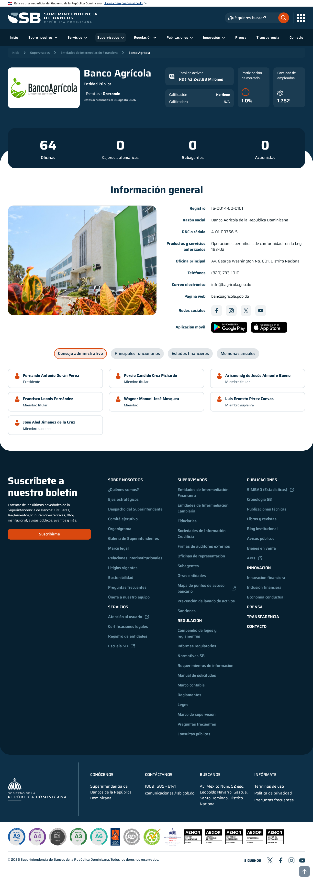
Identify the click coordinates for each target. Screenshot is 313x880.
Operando (111, 94)
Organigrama (119, 529)
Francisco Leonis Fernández (48, 398)
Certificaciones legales (128, 626)
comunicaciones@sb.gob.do (169, 793)
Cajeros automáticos (120, 158)
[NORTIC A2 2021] (16, 837)
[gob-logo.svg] (37, 789)
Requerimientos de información (205, 666)
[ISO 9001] (193, 843)
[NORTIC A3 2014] (78, 837)
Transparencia (268, 37)
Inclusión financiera (264, 587)
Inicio (14, 37)
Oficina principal (190, 261)
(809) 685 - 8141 (160, 786)
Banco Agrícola (139, 52)
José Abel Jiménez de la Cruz (49, 422)
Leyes (183, 705)
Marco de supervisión (196, 714)
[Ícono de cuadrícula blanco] (301, 18)
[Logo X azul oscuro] (246, 310)
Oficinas (48, 158)
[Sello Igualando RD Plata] (132, 844)
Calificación (178, 94)
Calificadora (178, 101)
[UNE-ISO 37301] (275, 843)
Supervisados (40, 52)
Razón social (194, 220)
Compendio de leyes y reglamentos (197, 633)
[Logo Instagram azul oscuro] (231, 310)
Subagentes (193, 158)
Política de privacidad (273, 793)
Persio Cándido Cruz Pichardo (150, 375)
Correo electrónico (188, 285)
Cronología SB (259, 499)
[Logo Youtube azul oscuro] (260, 310)
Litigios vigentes (122, 568)
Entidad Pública (98, 84)
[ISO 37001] (254, 843)
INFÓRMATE (265, 775)
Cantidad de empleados (286, 75)
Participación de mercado (252, 75)
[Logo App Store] (269, 327)
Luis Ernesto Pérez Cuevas (249, 398)
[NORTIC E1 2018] (58, 837)
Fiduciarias (187, 521)
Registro (197, 208)
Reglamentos (189, 695)
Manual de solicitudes (197, 675)
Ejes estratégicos (123, 499)
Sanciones (187, 611)
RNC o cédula (193, 232)
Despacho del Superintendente (135, 509)
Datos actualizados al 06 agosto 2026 (110, 100)
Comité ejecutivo (123, 519)
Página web (194, 296)
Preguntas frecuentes (127, 587)
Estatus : (94, 94)
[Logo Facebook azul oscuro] (216, 310)
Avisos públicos (260, 538)
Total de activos (191, 73)
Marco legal (118, 548)
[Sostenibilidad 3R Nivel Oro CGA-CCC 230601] (152, 844)
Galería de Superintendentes (133, 538)
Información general (156, 190)
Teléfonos (196, 273)
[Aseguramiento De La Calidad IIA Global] (115, 844)
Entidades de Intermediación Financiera (89, 52)
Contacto (296, 37)
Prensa (240, 37)
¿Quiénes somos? (123, 490)
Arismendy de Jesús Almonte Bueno (258, 375)
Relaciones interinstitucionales (135, 558)
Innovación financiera (266, 578)
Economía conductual (265, 597)
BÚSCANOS (210, 775)
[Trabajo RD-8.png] (172, 844)
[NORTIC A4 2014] (37, 837)
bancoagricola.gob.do (230, 296)
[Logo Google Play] (229, 327)
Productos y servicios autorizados (186, 246)
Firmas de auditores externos (204, 546)
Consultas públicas (194, 734)
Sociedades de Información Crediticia (202, 534)
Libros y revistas (262, 519)
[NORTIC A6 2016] (99, 837)
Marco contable (191, 685)
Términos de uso (269, 786)
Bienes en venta (261, 548)
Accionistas (265, 158)
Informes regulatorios (197, 646)
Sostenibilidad (120, 578)
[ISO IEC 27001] (234, 843)
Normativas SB (191, 656)
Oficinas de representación (201, 556)
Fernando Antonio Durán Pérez (51, 375)
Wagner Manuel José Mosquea (151, 398)
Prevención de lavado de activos (206, 601)
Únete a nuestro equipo (129, 597)
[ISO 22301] (213, 843)
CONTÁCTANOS (158, 775)
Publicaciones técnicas (266, 509)
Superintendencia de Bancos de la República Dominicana (65, 859)
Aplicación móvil (190, 327)
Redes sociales (192, 311)
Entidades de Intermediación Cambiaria (203, 508)
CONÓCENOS (101, 775)
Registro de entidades (127, 636)
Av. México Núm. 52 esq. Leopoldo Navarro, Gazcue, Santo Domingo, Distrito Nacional (224, 795)
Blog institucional (262, 529)
